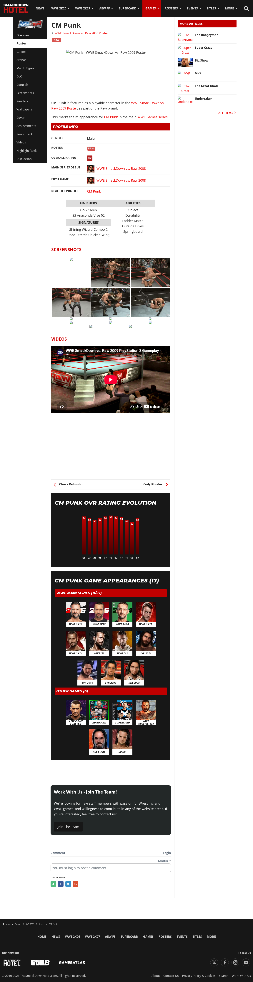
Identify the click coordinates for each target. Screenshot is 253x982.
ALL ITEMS (226, 113)
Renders (22, 101)
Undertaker (203, 99)
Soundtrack (24, 134)
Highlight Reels (26, 151)
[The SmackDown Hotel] (16, 8)
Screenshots (25, 93)
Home (41, 937)
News (40, 8)
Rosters (171, 8)
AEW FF (104, 8)
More (229, 8)
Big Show (201, 60)
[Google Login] (75, 884)
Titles (211, 8)
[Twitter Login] (68, 884)
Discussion (24, 159)
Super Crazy (203, 48)
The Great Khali (206, 86)
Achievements (26, 126)
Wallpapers (24, 109)
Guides (21, 52)
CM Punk (111, 117)
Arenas (21, 60)
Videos (21, 142)
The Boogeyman (207, 35)
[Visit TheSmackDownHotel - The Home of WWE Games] (12, 962)
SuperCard (127, 8)
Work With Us (241, 976)
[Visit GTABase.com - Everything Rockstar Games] (40, 962)
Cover (20, 118)
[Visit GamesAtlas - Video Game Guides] (72, 962)
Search (224, 976)
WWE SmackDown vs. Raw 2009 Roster (81, 33)
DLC (19, 76)
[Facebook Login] (61, 884)
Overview (22, 35)
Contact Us (171, 976)
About (156, 976)
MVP (198, 73)
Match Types (25, 68)
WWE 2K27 (82, 8)
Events (192, 8)
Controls (22, 85)
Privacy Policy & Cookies (199, 976)
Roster (21, 43)
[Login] (53, 884)
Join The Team (68, 826)
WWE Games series (152, 117)
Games (150, 8)
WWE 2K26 (58, 8)
